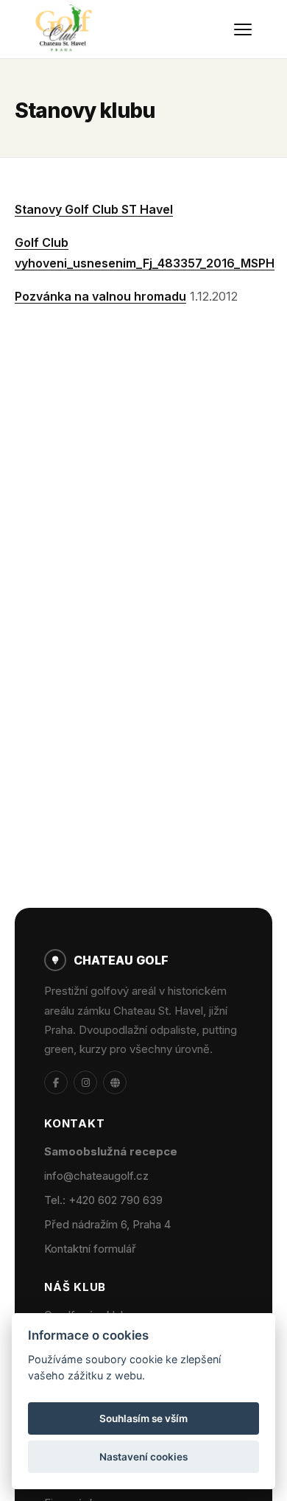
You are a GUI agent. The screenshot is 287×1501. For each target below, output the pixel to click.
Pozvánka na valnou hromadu (100, 296)
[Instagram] (85, 1082)
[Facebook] (56, 1082)
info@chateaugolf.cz (96, 1176)
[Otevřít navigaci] (243, 29)
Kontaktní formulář (90, 1249)
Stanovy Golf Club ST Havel (94, 209)
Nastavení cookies (143, 1457)
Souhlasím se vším (143, 1418)
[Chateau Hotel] (115, 1082)
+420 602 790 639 (115, 1200)
